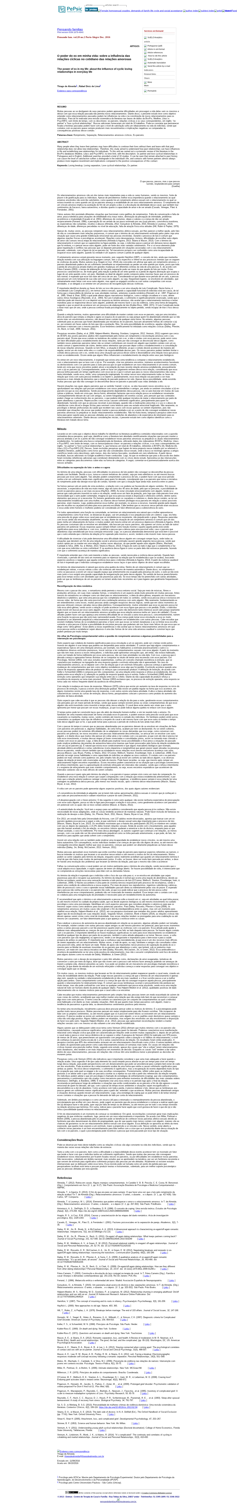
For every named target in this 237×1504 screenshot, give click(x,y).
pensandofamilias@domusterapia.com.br (118, 1501)
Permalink (152, 91)
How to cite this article (157, 56)
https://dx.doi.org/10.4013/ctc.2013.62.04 (118, 1407)
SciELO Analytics (155, 38)
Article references (155, 52)
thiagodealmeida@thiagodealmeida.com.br (84, 1456)
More (150, 82)
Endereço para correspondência (72, 91)
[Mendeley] (146, 82)
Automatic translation (157, 63)
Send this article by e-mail (159, 66)
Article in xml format (156, 49)
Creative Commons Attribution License (157, 1493)
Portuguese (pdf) (155, 46)
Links (88, 1197)
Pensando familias (70, 29)
